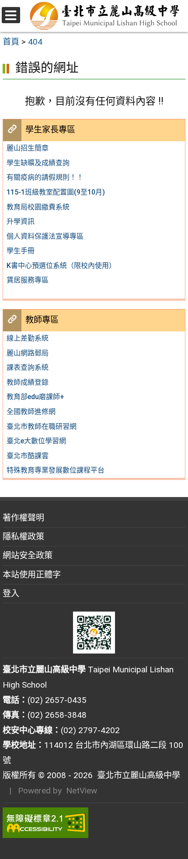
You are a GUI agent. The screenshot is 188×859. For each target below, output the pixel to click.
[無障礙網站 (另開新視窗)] (94, 822)
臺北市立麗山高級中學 (136, 775)
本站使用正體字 (32, 575)
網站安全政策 (27, 555)
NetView (81, 791)
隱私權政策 (23, 537)
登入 (11, 593)
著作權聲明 (23, 518)
